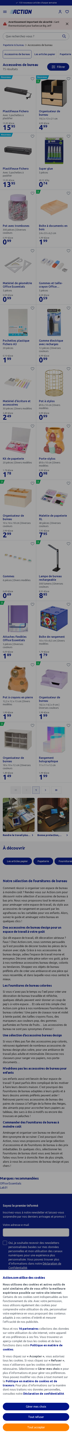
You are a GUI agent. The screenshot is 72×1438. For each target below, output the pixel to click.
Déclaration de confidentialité (43, 1393)
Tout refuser (36, 1416)
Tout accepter (36, 1427)
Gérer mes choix (36, 1406)
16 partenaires (28, 1328)
